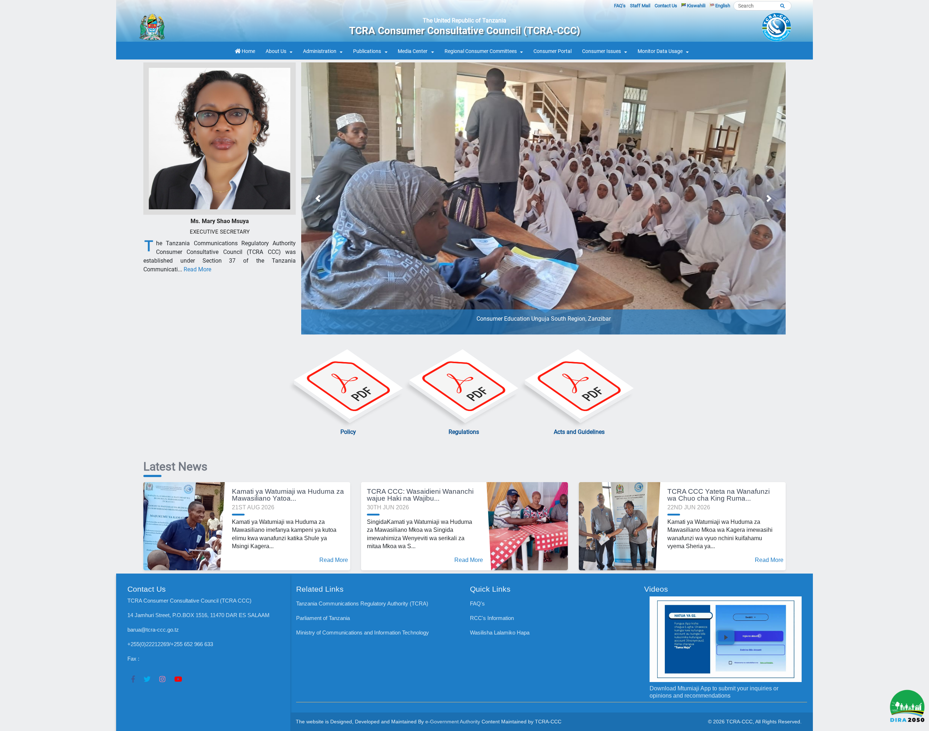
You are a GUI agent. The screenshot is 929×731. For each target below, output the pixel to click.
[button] (317, 198)
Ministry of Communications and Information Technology (362, 632)
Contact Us (666, 5)
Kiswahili (695, 5)
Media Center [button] (412, 51)
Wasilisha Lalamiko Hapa (499, 632)
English (722, 5)
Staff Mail (640, 5)
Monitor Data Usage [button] (660, 51)
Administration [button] (319, 51)
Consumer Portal (552, 51)
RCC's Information (492, 618)
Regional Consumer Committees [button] (481, 51)
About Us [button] (276, 51)
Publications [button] (367, 51)
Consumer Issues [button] (601, 51)
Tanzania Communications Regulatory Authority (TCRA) (362, 603)
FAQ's (620, 5)
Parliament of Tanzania (323, 618)
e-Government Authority (452, 721)
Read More (197, 269)
